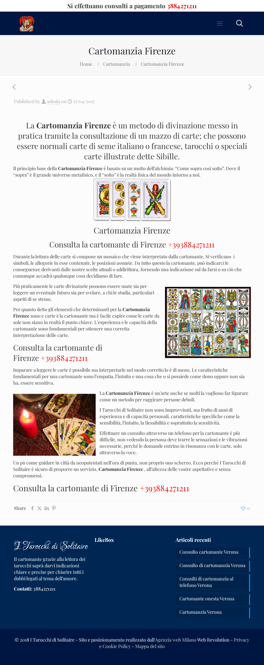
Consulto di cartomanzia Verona (212, 565)
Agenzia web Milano (175, 640)
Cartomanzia (116, 64)
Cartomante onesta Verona (206, 598)
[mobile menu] (219, 23)
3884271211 (182, 6)
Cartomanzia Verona (200, 612)
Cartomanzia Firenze (162, 64)
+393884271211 (191, 244)
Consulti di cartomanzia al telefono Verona (206, 582)
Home (86, 64)
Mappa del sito (150, 646)
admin (53, 101)
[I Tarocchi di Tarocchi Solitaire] (27, 23)
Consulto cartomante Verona (208, 552)
